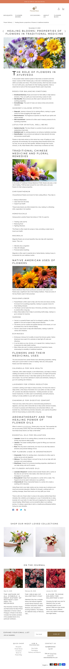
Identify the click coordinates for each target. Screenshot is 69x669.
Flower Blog (57, 16)
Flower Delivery (8, 22)
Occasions (35, 15)
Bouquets (8, 15)
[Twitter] (21, 510)
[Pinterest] (17, 510)
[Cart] (63, 9)
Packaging (34, 650)
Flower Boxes (18, 16)
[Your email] (40, 634)
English (44, 665)
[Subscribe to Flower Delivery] (25, 510)
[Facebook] (13, 510)
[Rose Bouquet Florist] (55, 578)
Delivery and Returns (34, 652)
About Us (46, 16)
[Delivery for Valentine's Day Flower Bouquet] (34, 578)
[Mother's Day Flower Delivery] (13, 578)
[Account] (59, 9)
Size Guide (34, 648)
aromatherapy (27, 426)
